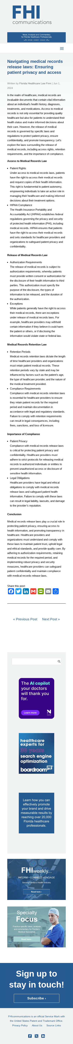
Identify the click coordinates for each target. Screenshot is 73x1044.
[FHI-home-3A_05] (36, 946)
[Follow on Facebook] (30, 1036)
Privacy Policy (20, 1025)
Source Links (53, 1025)
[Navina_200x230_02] (36, 717)
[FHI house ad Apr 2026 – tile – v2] (36, 832)
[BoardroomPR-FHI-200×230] (36, 772)
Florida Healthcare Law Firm (35, 83)
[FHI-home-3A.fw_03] (36, 898)
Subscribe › (36, 998)
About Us (37, 1025)
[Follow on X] (36, 1036)
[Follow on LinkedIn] (43, 1036)
